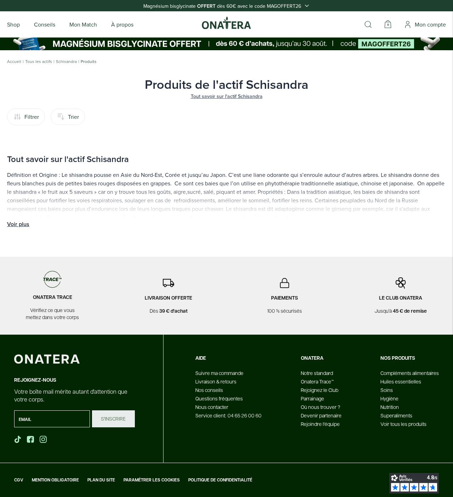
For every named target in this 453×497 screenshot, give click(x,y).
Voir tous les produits (403, 424)
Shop (13, 24)
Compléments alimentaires (409, 373)
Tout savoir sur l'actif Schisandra (227, 96)
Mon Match (83, 24)
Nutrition (389, 407)
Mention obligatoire (55, 480)
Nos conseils (209, 390)
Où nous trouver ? (320, 407)
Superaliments (396, 415)
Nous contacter (211, 407)
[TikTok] (17, 439)
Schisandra (66, 61)
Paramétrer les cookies (152, 480)
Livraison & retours (215, 381)
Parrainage (312, 398)
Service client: (228, 415)
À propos (122, 24)
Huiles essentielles (400, 381)
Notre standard (317, 373)
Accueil (14, 61)
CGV (18, 480)
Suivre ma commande (219, 373)
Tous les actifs (38, 61)
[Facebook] (31, 439)
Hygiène (389, 398)
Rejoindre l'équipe (320, 424)
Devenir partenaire (321, 415)
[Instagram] (44, 439)
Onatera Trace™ (317, 381)
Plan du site (101, 480)
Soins (386, 390)
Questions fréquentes (219, 398)
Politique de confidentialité (220, 480)
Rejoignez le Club (319, 390)
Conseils (44, 24)
